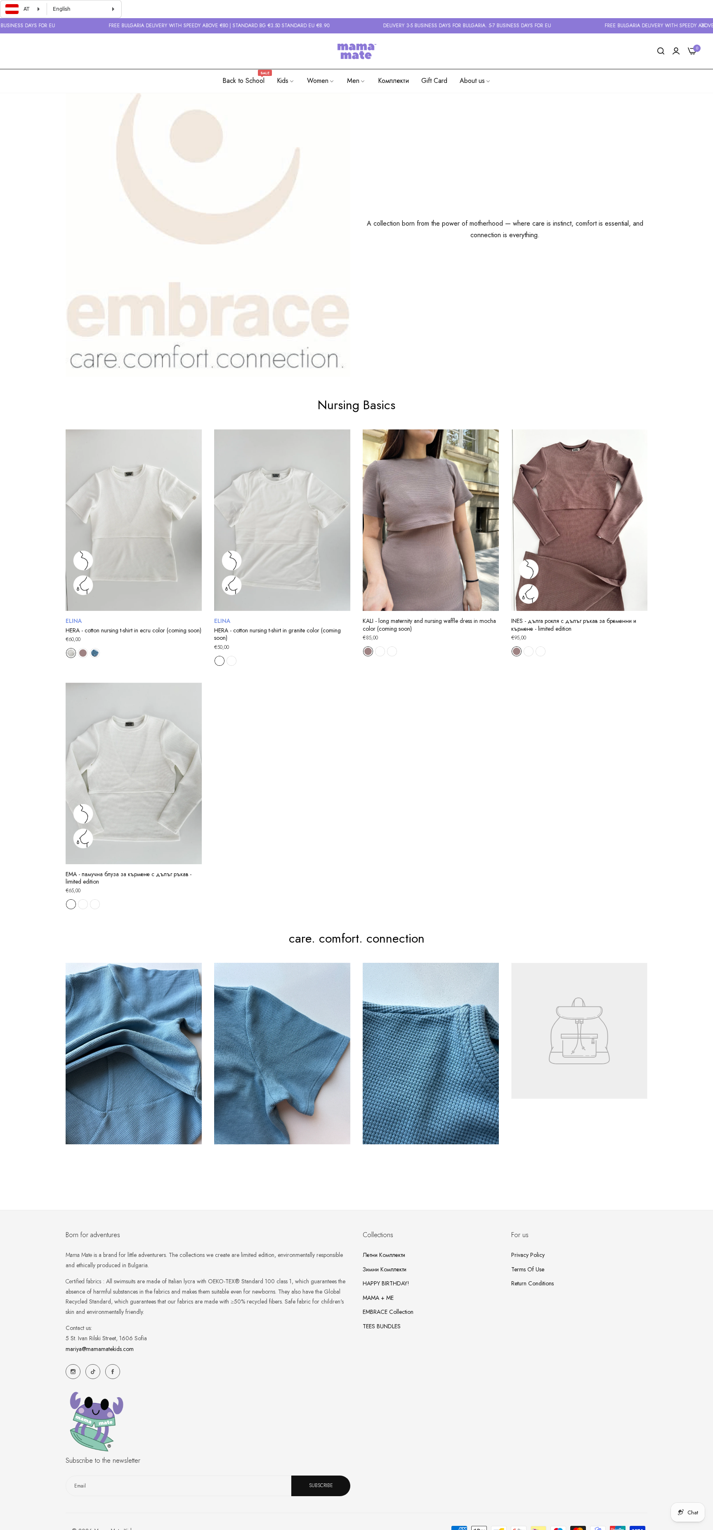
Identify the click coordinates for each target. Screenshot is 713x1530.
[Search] (660, 51)
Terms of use (527, 1269)
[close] (703, 26)
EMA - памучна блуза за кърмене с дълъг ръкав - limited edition (128, 877)
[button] (192, 445)
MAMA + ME (378, 1297)
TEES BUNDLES (382, 1326)
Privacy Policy (528, 1254)
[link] (286, 81)
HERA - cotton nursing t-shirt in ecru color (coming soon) (133, 630)
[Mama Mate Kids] (356, 51)
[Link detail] (73, 1371)
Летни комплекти (384, 1254)
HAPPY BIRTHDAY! (386, 1283)
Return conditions (532, 1283)
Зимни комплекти (384, 1269)
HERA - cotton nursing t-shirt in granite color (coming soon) (277, 634)
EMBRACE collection (388, 1311)
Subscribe (321, 1485)
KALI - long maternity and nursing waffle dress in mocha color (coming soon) (429, 624)
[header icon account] (676, 51)
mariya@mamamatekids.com (100, 1348)
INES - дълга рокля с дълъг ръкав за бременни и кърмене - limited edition (573, 624)
